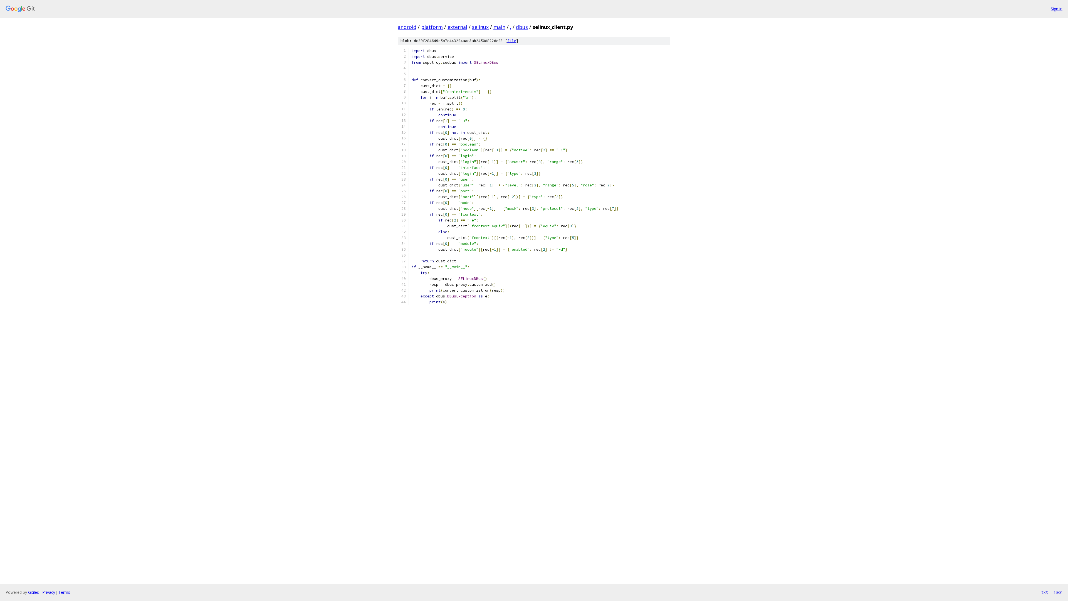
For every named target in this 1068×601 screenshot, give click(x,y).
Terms (64, 592)
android (407, 27)
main (499, 27)
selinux (480, 27)
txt (1044, 592)
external (457, 27)
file (511, 40)
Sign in (1056, 8)
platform (432, 27)
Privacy (48, 592)
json (1058, 592)
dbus (522, 27)
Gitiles (33, 592)
